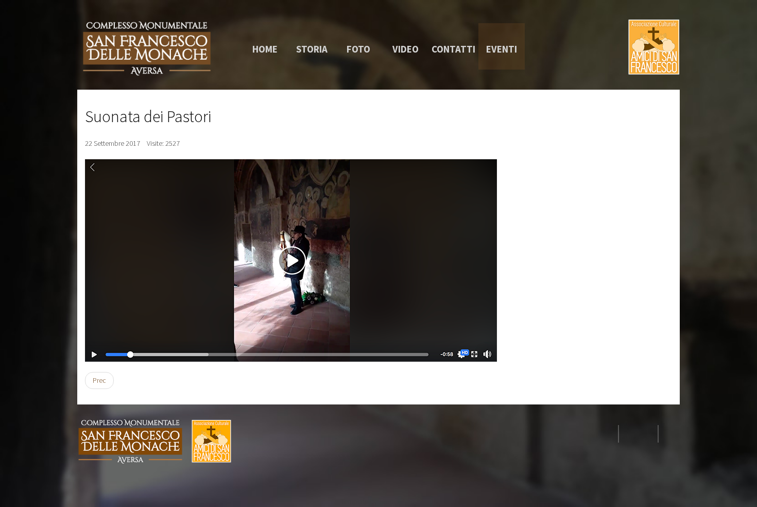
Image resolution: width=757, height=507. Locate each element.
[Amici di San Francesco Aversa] (146, 48)
